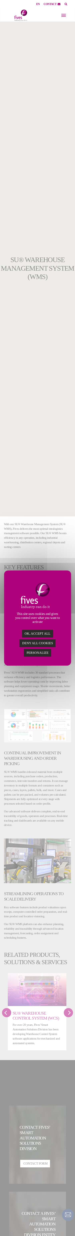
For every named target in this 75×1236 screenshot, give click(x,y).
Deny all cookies (37, 643)
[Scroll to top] (68, 1226)
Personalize (38, 652)
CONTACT (50, 4)
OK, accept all (37, 633)
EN (38, 4)
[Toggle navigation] (63, 15)
